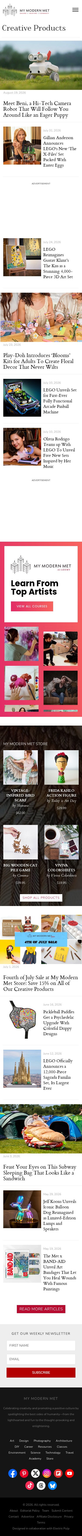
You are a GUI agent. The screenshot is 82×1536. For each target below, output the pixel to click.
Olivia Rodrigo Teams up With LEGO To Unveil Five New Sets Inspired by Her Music (59, 452)
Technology (53, 1453)
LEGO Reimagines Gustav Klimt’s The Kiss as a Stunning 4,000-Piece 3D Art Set (58, 263)
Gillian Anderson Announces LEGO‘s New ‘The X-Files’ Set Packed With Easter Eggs (60, 151)
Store (49, 1459)
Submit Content (62, 1511)
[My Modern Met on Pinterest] (24, 1472)
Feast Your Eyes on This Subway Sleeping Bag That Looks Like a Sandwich (39, 1172)
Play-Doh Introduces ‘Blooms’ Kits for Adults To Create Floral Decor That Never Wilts (38, 361)
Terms (41, 1523)
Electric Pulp (61, 1529)
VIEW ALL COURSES (32, 606)
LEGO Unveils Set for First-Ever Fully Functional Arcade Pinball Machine (60, 401)
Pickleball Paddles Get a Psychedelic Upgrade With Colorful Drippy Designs (58, 1022)
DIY (17, 1447)
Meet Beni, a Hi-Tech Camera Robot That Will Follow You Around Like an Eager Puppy (37, 109)
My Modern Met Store (25, 743)
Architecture (64, 1441)
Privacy (68, 1517)
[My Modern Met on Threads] (41, 1484)
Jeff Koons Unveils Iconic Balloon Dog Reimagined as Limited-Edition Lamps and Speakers (59, 1215)
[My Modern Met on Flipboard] (58, 1472)
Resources (45, 1447)
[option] (21, 689)
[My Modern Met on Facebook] (12, 1472)
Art (12, 1441)
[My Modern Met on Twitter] (35, 1472)
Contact (14, 1517)
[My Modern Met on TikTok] (29, 1484)
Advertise (27, 1517)
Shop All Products (41, 898)
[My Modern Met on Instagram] (46, 1472)
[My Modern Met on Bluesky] (52, 1484)
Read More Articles (41, 1309)
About (14, 1511)
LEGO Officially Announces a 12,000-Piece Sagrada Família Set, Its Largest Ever (58, 1074)
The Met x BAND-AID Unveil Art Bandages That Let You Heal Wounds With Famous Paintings (59, 1272)
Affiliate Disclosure (49, 1517)
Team (45, 1511)
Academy (35, 1459)
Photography (42, 1441)
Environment (17, 1453)
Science (35, 1453)
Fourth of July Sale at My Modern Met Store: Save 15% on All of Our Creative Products (40, 983)
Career (28, 1447)
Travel (70, 1453)
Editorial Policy (30, 1511)
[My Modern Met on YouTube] (69, 1472)
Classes (62, 1447)
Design (24, 1441)
